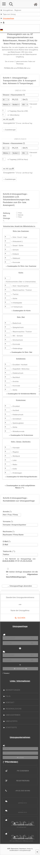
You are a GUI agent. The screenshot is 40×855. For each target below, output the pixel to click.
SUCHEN (21, 618)
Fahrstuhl (33, 104)
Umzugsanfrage (8, 18)
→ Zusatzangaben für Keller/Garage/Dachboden (21, 477)
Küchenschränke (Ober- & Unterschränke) (20, 281)
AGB (8, 848)
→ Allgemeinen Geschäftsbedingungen (22, 575)
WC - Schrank (17, 335)
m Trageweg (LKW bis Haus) (18, 159)
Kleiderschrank (17, 373)
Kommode (15, 262)
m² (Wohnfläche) (13, 115)
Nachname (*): (9, 531)
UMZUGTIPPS (11, 721)
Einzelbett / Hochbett (19, 364)
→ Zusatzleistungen (9, 130)
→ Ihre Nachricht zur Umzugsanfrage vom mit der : (18, 560)
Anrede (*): (7, 511)
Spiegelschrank (17, 327)
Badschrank (16, 323)
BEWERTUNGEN (12, 690)
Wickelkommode (17, 431)
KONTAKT (9, 702)
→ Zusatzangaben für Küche (21, 311)
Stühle (14, 298)
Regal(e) (15, 452)
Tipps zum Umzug (9, 14)
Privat (20, 213)
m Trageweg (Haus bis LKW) (18, 111)
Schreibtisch (16, 419)
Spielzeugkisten (17, 423)
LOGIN (21, 757)
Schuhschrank (17, 340)
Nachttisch (15, 377)
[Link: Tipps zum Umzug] (39, 14)
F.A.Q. (8, 696)
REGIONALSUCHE (13, 708)
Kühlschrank (16, 307)
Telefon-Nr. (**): (9, 551)
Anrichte (15, 381)
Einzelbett (15, 406)
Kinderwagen (16, 473)
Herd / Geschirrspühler (20, 286)
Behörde (20, 215)
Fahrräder (15, 447)
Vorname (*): (8, 521)
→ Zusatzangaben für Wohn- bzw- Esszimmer (20, 266)
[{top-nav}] (37, 852)
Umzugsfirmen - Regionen (12, 10)
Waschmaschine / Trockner (21, 290)
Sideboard (15, 258)
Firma (20, 217)
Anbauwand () (17, 241)
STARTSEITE (11, 727)
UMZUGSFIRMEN (12, 715)
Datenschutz (14, 848)
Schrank (15, 249)
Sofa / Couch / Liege (19, 237)
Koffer (14, 468)
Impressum (22, 848)
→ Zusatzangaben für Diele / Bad (21, 352)
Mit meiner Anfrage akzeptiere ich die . (22, 574)
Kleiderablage (16, 348)
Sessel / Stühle (17, 245)
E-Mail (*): (7, 541)
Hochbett (15, 410)
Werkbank (15, 456)
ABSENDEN (20, 669)
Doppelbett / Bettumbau (20, 369)
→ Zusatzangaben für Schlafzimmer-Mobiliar (21, 394)
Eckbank (15, 254)
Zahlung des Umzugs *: (6, 217)
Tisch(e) (14, 294)
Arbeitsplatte (16, 302)
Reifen (14, 464)
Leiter (14, 460)
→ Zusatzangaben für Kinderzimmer (21, 435)
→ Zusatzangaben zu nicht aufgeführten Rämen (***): (19, 486)
